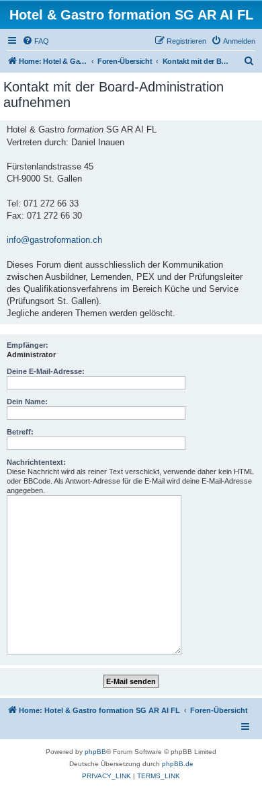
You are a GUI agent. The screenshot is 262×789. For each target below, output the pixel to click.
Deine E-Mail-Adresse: (46, 371)
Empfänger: (27, 345)
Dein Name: (27, 402)
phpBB (95, 751)
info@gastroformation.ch (54, 240)
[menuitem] (35, 41)
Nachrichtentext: (36, 462)
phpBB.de (177, 763)
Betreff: (20, 432)
